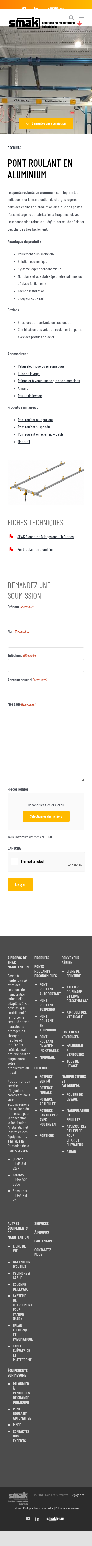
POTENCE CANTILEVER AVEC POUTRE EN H (48, 1119)
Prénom (20, 606)
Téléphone (22, 655)
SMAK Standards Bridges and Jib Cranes (45, 536)
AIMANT (72, 1151)
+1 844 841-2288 (20, 1197)
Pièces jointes (18, 788)
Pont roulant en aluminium (35, 549)
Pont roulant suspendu (34, 426)
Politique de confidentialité (38, 1508)
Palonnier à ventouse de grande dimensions (49, 380)
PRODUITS (14, 147)
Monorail (24, 441)
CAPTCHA (14, 848)
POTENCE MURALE (46, 1090)
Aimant (23, 388)
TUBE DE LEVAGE (73, 1063)
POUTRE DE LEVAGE (75, 1096)
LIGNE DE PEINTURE (74, 973)
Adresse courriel (27, 679)
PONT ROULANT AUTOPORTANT (48, 989)
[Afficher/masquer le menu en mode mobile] (81, 17)
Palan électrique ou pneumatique (41, 366)
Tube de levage (29, 373)
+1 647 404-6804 (21, 1181)
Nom (18, 630)
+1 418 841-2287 (20, 1165)
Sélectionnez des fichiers (46, 816)
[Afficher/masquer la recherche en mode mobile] (71, 17)
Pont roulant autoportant (35, 419)
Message (21, 703)
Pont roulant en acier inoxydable (41, 434)
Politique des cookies (67, 1508)
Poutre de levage (30, 395)
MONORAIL (47, 1057)
